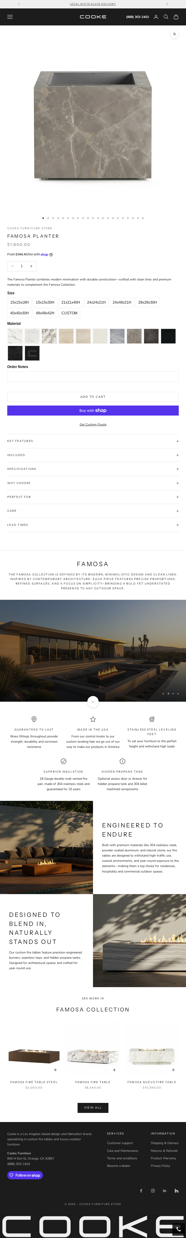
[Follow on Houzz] (176, 1190)
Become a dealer (118, 1166)
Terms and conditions (122, 1158)
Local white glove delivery (93, 4)
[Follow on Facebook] (141, 1190)
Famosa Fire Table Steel (34, 1082)
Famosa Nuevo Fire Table (151, 1082)
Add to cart (93, 397)
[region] (93, 650)
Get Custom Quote (93, 424)
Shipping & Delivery (165, 1143)
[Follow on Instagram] (153, 1190)
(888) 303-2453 (137, 17)
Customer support (120, 1143)
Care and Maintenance (122, 1151)
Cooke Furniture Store (30, 228)
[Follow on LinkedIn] (164, 1190)
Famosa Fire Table (93, 1082)
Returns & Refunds (164, 1151)
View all (93, 1108)
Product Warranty (163, 1158)
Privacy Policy (160, 1166)
